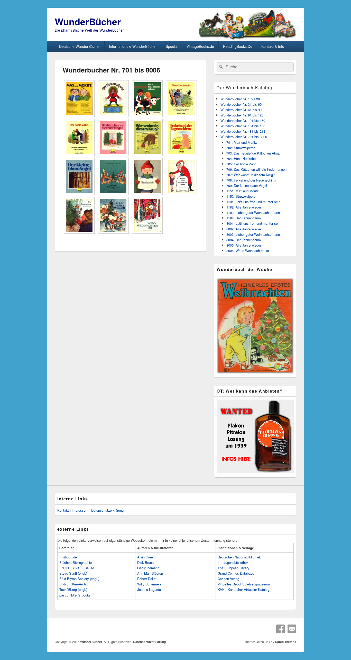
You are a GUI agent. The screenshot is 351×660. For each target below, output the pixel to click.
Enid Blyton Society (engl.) (79, 578)
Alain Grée (145, 557)
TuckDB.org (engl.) (73, 589)
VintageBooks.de (200, 46)
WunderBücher (88, 21)
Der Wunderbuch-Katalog (244, 88)
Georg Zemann (148, 567)
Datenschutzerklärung (107, 510)
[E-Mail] (292, 629)
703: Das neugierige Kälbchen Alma (253, 153)
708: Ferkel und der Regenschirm (251, 180)
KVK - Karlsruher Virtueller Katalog (243, 589)
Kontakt (63, 510)
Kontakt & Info (272, 46)
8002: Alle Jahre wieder (243, 229)
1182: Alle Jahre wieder (243, 207)
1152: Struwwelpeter (241, 196)
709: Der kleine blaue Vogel (246, 185)
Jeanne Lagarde (149, 589)
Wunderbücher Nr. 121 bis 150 (242, 120)
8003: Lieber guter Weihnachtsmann (253, 234)
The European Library (234, 567)
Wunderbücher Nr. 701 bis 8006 (243, 136)
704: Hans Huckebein (242, 158)
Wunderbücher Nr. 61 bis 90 (241, 109)
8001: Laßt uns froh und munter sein (253, 223)
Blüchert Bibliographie (75, 562)
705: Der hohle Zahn (241, 163)
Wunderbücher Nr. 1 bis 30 (240, 98)
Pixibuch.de (68, 557)
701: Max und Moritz (241, 142)
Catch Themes (285, 641)
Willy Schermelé (149, 584)
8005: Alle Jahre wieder (243, 245)
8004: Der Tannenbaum (243, 239)
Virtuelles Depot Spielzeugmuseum (244, 584)
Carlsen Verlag (228, 578)
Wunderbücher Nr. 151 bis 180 (242, 125)
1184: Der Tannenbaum (243, 217)
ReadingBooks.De (237, 46)
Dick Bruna (145, 562)
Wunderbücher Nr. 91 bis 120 (241, 115)
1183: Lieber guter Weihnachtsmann (253, 212)
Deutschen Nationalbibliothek (239, 557)
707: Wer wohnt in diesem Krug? (250, 174)
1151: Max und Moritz (242, 190)
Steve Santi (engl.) (73, 573)
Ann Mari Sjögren (150, 573)
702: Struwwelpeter (240, 147)
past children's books (75, 595)
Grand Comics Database (236, 573)
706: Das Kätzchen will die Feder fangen (256, 169)
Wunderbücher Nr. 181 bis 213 (242, 131)
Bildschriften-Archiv (73, 584)
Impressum (80, 510)
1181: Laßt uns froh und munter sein (253, 201)
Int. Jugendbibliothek (233, 562)
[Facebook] (280, 629)
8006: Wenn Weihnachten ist (247, 250)
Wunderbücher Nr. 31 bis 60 (241, 104)
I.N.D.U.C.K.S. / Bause (76, 567)
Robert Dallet (146, 578)
